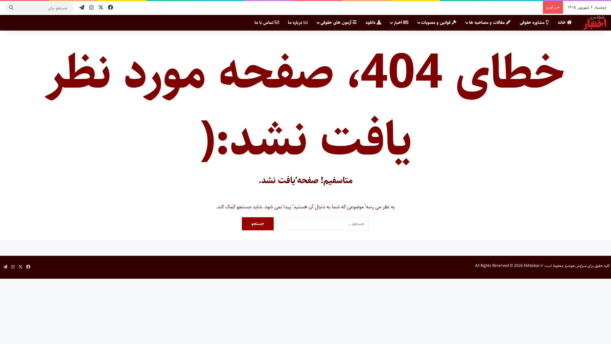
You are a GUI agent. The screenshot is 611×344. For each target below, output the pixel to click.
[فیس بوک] (110, 8)
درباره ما (296, 22)
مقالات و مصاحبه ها (487, 22)
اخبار (398, 22)
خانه (562, 22)
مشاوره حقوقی (533, 22)
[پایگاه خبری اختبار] (594, 22)
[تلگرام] (82, 8)
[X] (101, 8)
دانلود (371, 22)
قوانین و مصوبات (436, 22)
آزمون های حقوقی (336, 22)
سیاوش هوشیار (575, 266)
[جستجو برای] (11, 8)
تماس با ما (265, 22)
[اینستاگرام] (91, 8)
